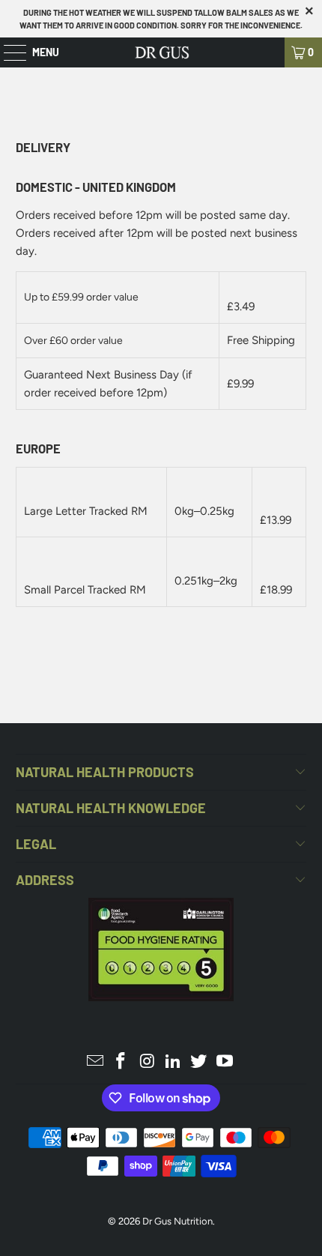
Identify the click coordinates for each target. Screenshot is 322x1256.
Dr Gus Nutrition (177, 1221)
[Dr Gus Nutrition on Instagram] (147, 1062)
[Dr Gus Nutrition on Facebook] (121, 1062)
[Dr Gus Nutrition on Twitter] (199, 1062)
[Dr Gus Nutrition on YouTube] (225, 1062)
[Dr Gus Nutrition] (161, 52)
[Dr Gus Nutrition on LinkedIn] (173, 1062)
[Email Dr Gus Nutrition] (95, 1062)
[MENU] (7, 52)
